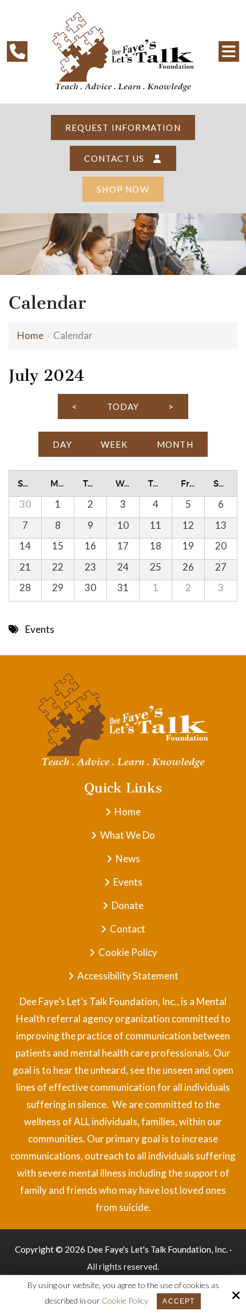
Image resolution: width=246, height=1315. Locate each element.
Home (30, 335)
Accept (178, 1301)
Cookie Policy (125, 1300)
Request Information (123, 127)
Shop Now (123, 189)
